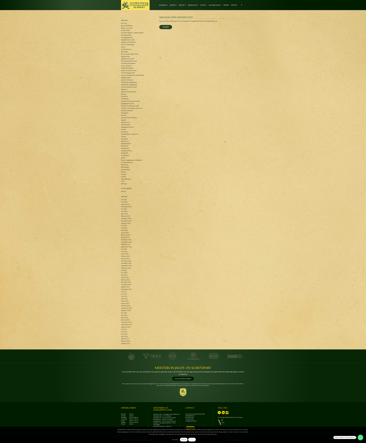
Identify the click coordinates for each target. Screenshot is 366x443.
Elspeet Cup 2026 (126, 28)
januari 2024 (125, 237)
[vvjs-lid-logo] (221, 422)
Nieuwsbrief (125, 148)
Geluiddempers (126, 179)
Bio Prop (124, 23)
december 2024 (126, 218)
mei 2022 (124, 275)
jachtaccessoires (126, 49)
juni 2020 (124, 315)
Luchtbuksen (125, 155)
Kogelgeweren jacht (127, 127)
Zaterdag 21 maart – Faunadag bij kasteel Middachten (166, 414)
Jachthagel (124, 52)
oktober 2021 (125, 287)
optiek (123, 158)
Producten (124, 132)
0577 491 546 (190, 419)
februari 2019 (125, 341)
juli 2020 (124, 313)
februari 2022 (125, 280)
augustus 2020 (126, 310)
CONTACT (190, 408)
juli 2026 (124, 199)
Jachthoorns (125, 141)
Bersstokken (125, 167)
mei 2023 (124, 251)
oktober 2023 (125, 244)
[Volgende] (244, 356)
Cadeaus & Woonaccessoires (130, 101)
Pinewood (124, 96)
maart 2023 (125, 254)
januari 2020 (125, 320)
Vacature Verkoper (127, 80)
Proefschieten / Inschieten (129, 134)
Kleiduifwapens (126, 143)
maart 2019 (125, 339)
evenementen (125, 30)
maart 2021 (125, 301)
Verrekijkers (125, 99)
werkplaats (124, 153)
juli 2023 (124, 249)
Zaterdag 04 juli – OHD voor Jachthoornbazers (164, 421)
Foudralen (124, 139)
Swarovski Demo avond (129, 70)
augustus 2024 (126, 223)
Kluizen (123, 172)
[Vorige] (122, 356)
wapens (123, 120)
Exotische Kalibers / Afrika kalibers (132, 33)
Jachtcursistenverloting (128, 92)
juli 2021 (124, 291)
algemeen (124, 89)
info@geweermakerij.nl (191, 421)
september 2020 (126, 308)
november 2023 (126, 242)
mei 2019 (124, 334)
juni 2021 (124, 294)
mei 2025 (124, 211)
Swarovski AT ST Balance (129, 118)
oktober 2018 (125, 343)
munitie (123, 129)
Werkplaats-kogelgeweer (129, 85)
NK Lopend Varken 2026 (129, 61)
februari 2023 (125, 256)
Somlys (123, 136)
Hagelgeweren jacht (127, 103)
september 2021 (126, 289)
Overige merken (126, 151)
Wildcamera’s (125, 122)
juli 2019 (124, 329)
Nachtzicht (124, 146)
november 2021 (126, 284)
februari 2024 (125, 235)
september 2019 (126, 325)
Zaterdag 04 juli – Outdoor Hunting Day (163, 419)
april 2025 (124, 214)
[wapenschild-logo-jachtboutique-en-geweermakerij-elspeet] (183, 392)
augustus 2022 (126, 268)
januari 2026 (125, 204)
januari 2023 (125, 258)
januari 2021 (125, 303)
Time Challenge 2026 (128, 73)
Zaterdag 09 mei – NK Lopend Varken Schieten (164, 417)
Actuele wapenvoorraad (129, 87)
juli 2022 (124, 270)
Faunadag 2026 (126, 35)
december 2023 (126, 240)
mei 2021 (124, 296)
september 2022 (126, 266)
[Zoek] (241, 5)
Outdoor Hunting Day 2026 (130, 106)
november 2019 (126, 322)
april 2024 (124, 230)
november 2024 (126, 221)
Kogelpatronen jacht (127, 59)
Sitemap (123, 184)
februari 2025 (125, 216)
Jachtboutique (125, 169)
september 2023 (126, 247)
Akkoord (183, 439)
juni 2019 (124, 332)
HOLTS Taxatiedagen (127, 44)
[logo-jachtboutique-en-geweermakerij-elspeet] (135, 5)
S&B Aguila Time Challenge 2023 (176, 17)
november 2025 (126, 207)
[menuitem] (163, 5)
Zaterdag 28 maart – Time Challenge (162, 416)
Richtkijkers (125, 113)
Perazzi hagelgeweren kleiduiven (131, 160)
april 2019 (124, 336)
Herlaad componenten (128, 42)
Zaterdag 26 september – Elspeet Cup (162, 426)
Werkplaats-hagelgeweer (129, 82)
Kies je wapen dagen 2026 (129, 54)
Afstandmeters (126, 125)
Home (123, 47)
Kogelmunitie (125, 56)
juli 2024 (124, 225)
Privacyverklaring (126, 162)
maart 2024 (125, 233)
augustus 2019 (126, 327)
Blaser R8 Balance (127, 26)
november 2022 (126, 263)
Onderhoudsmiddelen (128, 63)
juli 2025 (124, 209)
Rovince (123, 115)
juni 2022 (124, 273)
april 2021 (124, 299)
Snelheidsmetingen (127, 68)
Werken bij (124, 165)
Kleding (123, 94)
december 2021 (126, 282)
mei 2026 (124, 202)
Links (122, 181)
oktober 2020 (125, 306)
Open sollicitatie (126, 66)
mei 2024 (124, 228)
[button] (360, 437)
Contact (123, 177)
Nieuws (123, 174)
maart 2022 (125, 277)
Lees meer (166, 27)
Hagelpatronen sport (128, 40)
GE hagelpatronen (127, 37)
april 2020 (124, 317)
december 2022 (126, 261)
